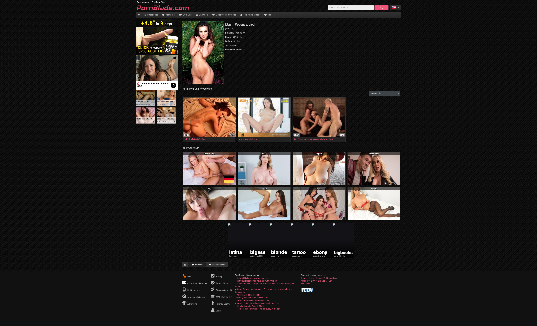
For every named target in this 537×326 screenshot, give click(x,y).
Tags (270, 14)
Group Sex (331, 278)
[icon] (139, 15)
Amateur (304, 280)
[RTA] (307, 291)
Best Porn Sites (158, 2)
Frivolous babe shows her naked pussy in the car (258, 308)
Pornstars (170, 14)
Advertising (192, 303)
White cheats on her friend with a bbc (252, 300)
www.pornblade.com (196, 297)
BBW (313, 280)
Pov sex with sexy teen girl (248, 294)
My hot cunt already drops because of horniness (257, 303)
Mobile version (193, 290)
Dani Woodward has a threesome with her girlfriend (313, 139)
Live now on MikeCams (248, 139)
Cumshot (320, 278)
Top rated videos (252, 14)
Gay (330, 280)
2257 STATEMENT (223, 297)
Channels (203, 14)
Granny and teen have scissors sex (252, 297)
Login (218, 310)
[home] (185, 264)
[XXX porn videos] (166, 10)
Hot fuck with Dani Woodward (195, 139)
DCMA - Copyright (223, 290)
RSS (189, 276)
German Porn (307, 278)
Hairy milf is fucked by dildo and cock (252, 278)
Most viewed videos (225, 14)
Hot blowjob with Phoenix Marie (250, 305)
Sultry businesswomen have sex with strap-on (256, 280)
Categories (152, 14)
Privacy (218, 276)
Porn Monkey (143, 2)
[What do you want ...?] (381, 7)
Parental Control (222, 303)
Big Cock (322, 280)
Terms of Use (221, 283)
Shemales (305, 283)
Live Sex (187, 14)
